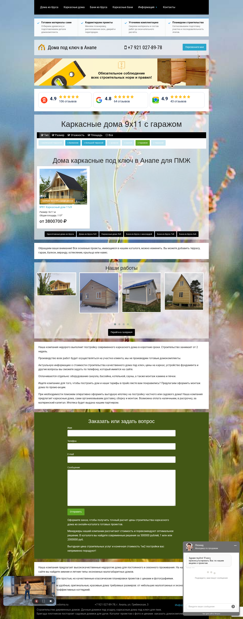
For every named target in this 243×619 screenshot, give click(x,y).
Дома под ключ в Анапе (72, 47)
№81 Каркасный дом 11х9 (56, 207)
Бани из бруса (98, 7)
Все (110, 135)
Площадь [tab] (96, 135)
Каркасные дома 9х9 (111, 234)
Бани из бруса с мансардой (139, 234)
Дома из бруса (49, 7)
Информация (146, 7)
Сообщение (73, 467)
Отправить (76, 511)
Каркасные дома (74, 7)
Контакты (169, 7)
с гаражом (143, 143)
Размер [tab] (59, 135)
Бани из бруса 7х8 (165, 234)
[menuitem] (49, 7)
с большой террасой (93, 143)
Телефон (72, 441)
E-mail (70, 454)
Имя (69, 427)
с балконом (72, 143)
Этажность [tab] (77, 135)
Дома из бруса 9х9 (88, 234)
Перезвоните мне (194, 47)
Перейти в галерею (121, 332)
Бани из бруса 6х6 (187, 234)
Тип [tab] (46, 135)
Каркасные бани (123, 7)
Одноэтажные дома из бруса (60, 234)
